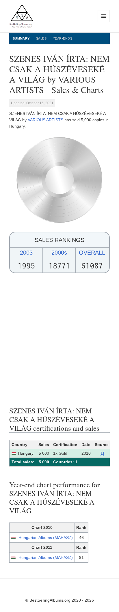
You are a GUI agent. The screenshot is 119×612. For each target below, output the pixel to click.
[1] (101, 453)
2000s (59, 252)
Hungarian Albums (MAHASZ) (45, 537)
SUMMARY (21, 38)
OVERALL (92, 252)
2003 (26, 252)
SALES (41, 38)
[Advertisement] (59, 339)
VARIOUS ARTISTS (45, 119)
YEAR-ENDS (62, 38)
